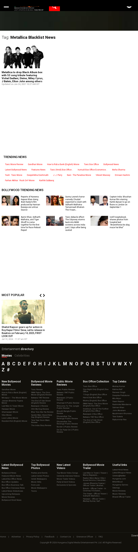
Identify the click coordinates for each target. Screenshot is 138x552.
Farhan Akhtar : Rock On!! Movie (19, 180)
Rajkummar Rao (119, 419)
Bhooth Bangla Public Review (66, 412)
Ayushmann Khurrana (122, 413)
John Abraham (119, 410)
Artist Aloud (117, 482)
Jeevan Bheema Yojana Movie (12, 402)
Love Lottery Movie (10, 418)
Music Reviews (119, 494)
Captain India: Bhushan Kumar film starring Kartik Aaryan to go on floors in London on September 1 (120, 202)
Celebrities (22, 355)
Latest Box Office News (12, 479)
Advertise (16, 536)
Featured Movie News (11, 476)
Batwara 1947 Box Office (93, 417)
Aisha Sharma (118, 170)
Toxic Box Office (91, 164)
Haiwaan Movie (8, 409)
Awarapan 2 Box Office (92, 414)
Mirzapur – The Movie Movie (14, 398)
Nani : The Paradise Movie (79, 175)
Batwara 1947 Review (40, 398)
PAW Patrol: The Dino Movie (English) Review (41, 393)
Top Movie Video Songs (67, 473)
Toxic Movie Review (14, 164)
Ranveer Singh (118, 392)
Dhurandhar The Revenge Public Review (67, 417)
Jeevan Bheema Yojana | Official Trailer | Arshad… (94, 484)
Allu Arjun (116, 398)
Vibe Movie (7, 415)
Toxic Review (37, 389)
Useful (119, 464)
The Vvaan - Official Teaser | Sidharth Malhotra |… (95, 495)
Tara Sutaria (117, 416)
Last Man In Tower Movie (13, 406)
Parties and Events (39, 473)
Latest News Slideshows (12, 491)
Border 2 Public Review (67, 427)
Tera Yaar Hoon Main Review (40, 421)
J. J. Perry (57, 175)
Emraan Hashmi (122, 175)
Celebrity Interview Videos (68, 476)
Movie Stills (36, 482)
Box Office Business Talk (12, 485)
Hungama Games (120, 485)
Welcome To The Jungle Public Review (68, 407)
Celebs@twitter (119, 476)
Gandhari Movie (35, 164)
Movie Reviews (8, 497)
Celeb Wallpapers (39, 479)
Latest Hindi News (120, 470)
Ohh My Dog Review (40, 409)
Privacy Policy (32, 536)
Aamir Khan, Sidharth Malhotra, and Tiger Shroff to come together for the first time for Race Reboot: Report (31, 223)
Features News (38, 170)
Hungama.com (119, 479)
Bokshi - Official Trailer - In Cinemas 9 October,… (94, 489)
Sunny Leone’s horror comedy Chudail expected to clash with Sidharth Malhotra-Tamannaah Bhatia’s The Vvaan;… (75, 203)
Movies (7, 355)
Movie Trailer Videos (66, 479)
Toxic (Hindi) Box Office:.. (61, 170)
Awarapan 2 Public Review (65, 399)
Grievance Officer (84, 536)
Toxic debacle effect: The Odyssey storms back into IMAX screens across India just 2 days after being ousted (75, 223)
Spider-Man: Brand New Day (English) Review (41, 416)
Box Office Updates (10, 482)
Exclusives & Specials (66, 485)
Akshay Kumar (118, 386)
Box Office (96, 381)
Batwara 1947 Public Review (65, 393)
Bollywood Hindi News (11, 500)
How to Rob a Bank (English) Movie (63, 164)
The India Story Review (41, 425)
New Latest (64, 466)
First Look (35, 485)
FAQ (101, 536)
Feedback (50, 536)
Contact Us (65, 536)
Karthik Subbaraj (46, 180)
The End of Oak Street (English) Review (40, 402)
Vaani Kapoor (118, 401)
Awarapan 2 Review (39, 406)
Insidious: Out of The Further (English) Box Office (96, 410)
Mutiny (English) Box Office (95, 401)
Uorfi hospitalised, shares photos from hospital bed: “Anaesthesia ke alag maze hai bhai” (120, 222)
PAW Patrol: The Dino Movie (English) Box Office (95, 405)
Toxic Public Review (66, 389)
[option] (23, 320)
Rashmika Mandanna (121, 404)
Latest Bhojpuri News (121, 473)
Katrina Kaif (117, 389)
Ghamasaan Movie (10, 412)
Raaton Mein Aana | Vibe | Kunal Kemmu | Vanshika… (95, 479)
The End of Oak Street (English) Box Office (92, 421)
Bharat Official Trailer (121, 497)
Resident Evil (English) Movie (14, 421)
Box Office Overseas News (13, 488)
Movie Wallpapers (39, 488)
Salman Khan (118, 407)
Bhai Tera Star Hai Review (42, 412)
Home (3, 536)
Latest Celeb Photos (40, 476)
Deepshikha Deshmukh (37, 175)
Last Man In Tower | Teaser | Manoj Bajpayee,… (95, 474)
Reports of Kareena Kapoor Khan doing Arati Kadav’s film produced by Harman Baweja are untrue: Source (30, 203)
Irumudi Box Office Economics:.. (92, 170)
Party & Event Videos (66, 482)
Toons (34, 491)
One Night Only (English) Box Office (95, 390)
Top (119, 381)
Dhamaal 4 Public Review (68, 403)
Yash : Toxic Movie (13, 175)
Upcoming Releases (11, 494)
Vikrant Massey (103, 175)
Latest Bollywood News (16, 170)
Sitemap (116, 488)
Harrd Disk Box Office (92, 398)
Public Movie (65, 383)
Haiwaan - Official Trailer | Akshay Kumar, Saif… (94, 500)
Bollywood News (111, 164)
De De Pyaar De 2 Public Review (68, 431)
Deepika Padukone (121, 395)
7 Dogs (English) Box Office (95, 394)
